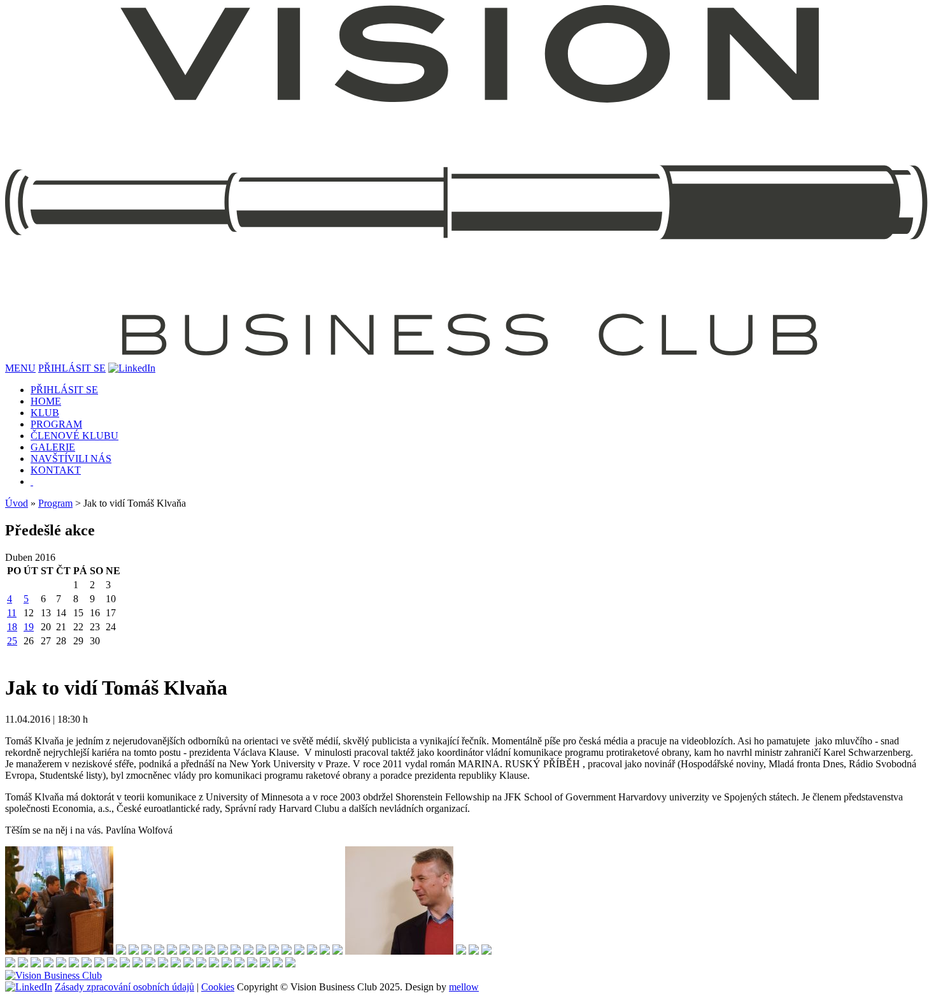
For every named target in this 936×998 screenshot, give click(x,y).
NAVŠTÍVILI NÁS (71, 458)
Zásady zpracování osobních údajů (124, 986)
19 (29, 626)
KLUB (45, 412)
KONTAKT (56, 470)
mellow (464, 986)
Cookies (217, 986)
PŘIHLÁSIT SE (72, 368)
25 (12, 640)
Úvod (16, 503)
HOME (46, 401)
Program (55, 503)
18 (12, 626)
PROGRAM (56, 424)
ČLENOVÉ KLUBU (74, 435)
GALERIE (53, 447)
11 (12, 612)
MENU (20, 368)
